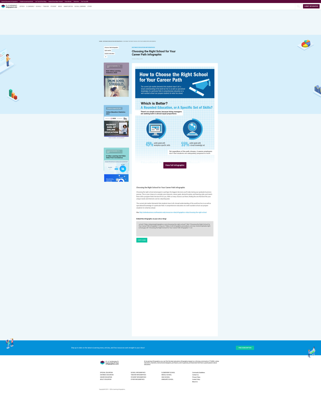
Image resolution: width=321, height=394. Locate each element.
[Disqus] (174, 268)
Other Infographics (137, 379)
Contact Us (195, 375)
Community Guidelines (198, 372)
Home (100, 41)
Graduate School (167, 379)
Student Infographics (138, 377)
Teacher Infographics (138, 375)
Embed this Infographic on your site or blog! (151, 219)
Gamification (68, 6)
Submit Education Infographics (9, 1)
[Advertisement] (152, 22)
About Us (195, 382)
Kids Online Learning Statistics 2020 (113, 72)
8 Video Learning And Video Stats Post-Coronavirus (116, 157)
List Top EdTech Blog (40, 1)
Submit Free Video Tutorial (56, 1)
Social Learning (80, 6)
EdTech (22, 6)
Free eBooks (68, 1)
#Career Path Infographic (111, 47)
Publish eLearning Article (26, 1)
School (38, 6)
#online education (109, 53)
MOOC (60, 6)
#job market (108, 50)
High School (166, 377)
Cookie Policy (196, 379)
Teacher (46, 6)
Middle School (167, 375)
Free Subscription (245, 348)
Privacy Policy (196, 377)
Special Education (106, 372)
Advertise (76, 1)
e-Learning (30, 6)
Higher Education (106, 377)
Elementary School (168, 372)
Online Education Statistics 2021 (115, 113)
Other (89, 6)
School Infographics (138, 372)
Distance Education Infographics (112, 41)
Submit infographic (311, 6)
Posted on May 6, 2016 (137, 58)
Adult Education (105, 379)
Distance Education (106, 375)
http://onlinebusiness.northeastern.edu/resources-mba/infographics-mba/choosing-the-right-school (173, 212)
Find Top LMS (84, 1)
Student (53, 6)
